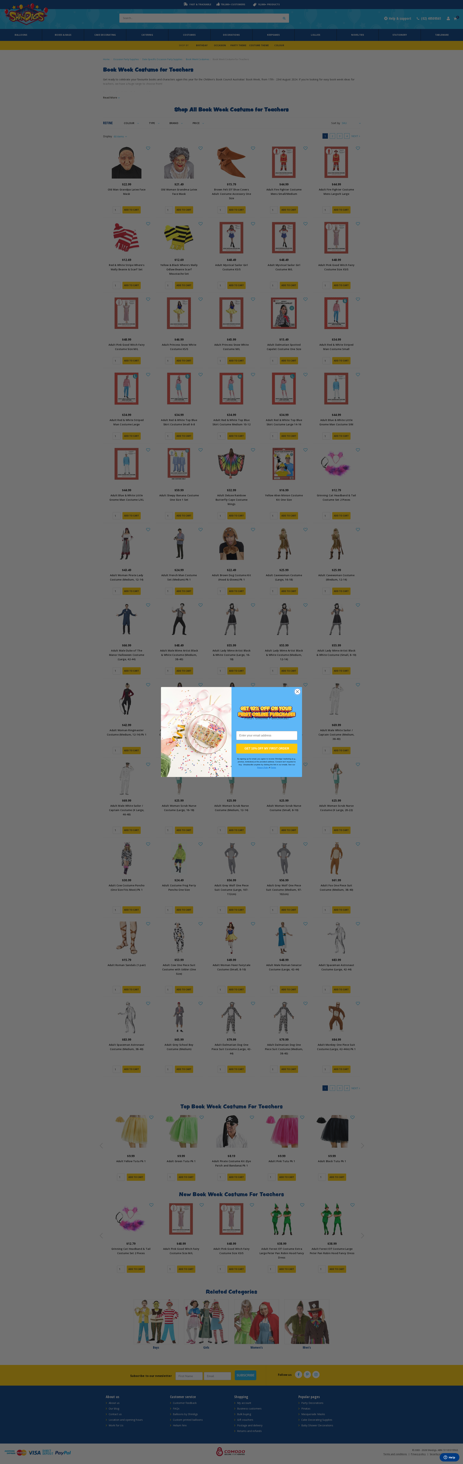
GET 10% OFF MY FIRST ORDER (267, 748)
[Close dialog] (297, 691)
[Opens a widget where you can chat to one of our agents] (449, 1457)
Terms (273, 767)
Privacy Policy (263, 767)
